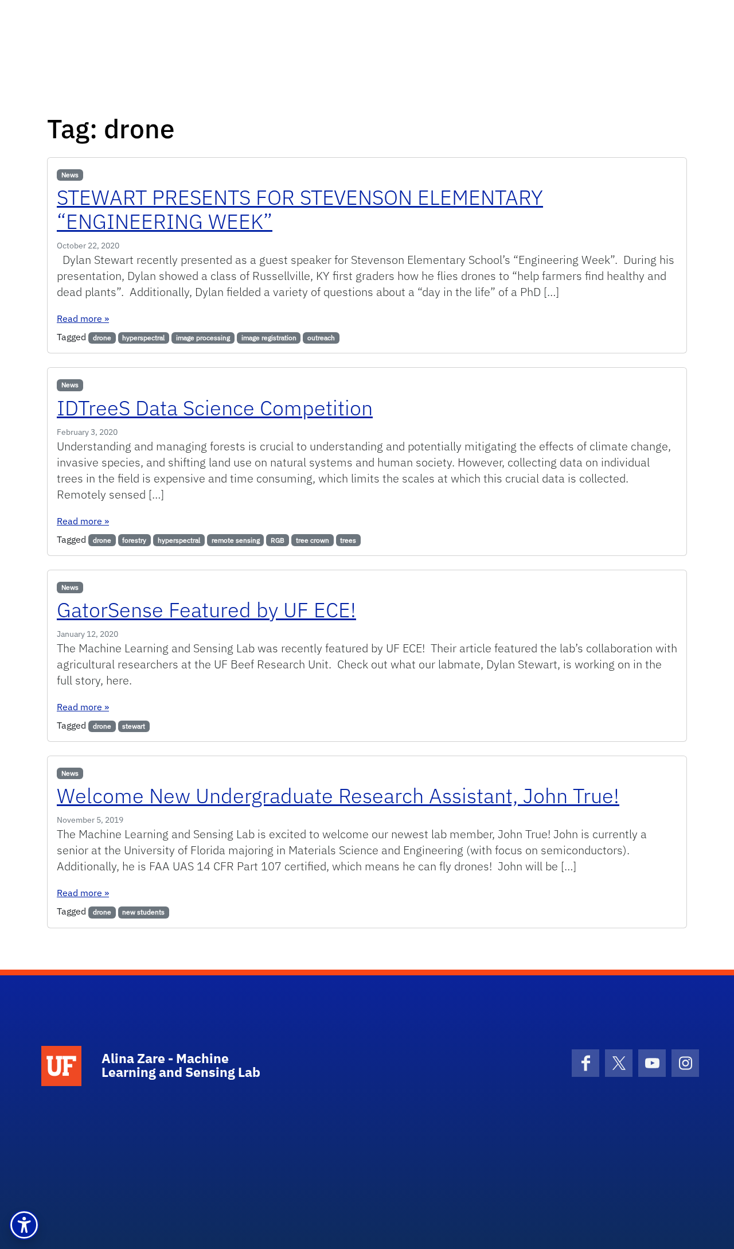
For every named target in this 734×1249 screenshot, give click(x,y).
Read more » (83, 318)
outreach (321, 337)
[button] (24, 1225)
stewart (133, 726)
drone (102, 337)
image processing (203, 337)
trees (348, 540)
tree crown (312, 540)
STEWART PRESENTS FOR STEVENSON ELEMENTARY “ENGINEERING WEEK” (300, 209)
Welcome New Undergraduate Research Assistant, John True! (338, 795)
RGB (277, 540)
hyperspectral (143, 337)
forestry (134, 540)
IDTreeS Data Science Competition (215, 407)
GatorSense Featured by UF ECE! (206, 609)
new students (143, 912)
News (70, 174)
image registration (268, 337)
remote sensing (236, 540)
